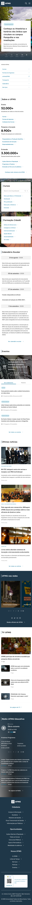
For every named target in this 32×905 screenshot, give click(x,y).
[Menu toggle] (29, 3)
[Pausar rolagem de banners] (26, 55)
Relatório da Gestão (15, 817)
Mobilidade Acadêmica (15, 845)
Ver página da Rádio (15, 790)
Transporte (5, 80)
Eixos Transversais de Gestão (15, 820)
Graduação (7, 199)
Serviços (4, 87)
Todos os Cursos (15, 837)
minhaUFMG (6, 76)
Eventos (14, 867)
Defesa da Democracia (10, 225)
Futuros (23, 382)
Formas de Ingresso (8, 72)
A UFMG (14, 856)
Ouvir (4, 765)
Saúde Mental (8, 233)
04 (22, 55)
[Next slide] (22, 611)
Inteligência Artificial (10, 227)
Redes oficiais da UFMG (15, 622)
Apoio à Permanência (14, 842)
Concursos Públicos (15, 840)
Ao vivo (11, 724)
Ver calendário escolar (14, 341)
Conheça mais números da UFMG (15, 172)
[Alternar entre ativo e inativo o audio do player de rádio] (9, 732)
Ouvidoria (15, 815)
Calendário (5, 83)
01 (6, 55)
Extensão (6, 207)
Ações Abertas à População (14, 834)
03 (17, 55)
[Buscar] (25, 191)
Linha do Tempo (15, 859)
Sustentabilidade (8, 236)
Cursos (4, 69)
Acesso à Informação (14, 812)
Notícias (14, 864)
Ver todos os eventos (15, 432)
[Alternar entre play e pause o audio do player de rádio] (3, 728)
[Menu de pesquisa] (26, 3)
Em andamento (8, 382)
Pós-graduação (8, 202)
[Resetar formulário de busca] (27, 191)
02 (11, 55)
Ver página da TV (15, 707)
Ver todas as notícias (15, 566)
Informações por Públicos (15, 823)
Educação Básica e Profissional (12, 196)
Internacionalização (9, 230)
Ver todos (6, 239)
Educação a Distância (10, 204)
